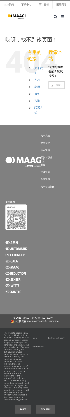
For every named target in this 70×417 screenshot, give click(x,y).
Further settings (55, 337)
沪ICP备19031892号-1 (43, 317)
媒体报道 (45, 171)
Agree (23, 409)
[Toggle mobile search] (55, 17)
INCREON (54, 321)
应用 (37, 87)
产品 (37, 80)
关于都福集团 (48, 186)
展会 (43, 164)
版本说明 (45, 150)
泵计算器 (45, 179)
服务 (37, 94)
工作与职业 (46, 157)
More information (38, 339)
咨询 (37, 101)
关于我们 (45, 135)
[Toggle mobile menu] (63, 17)
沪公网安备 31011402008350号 (30, 321)
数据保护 (45, 143)
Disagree (45, 409)
